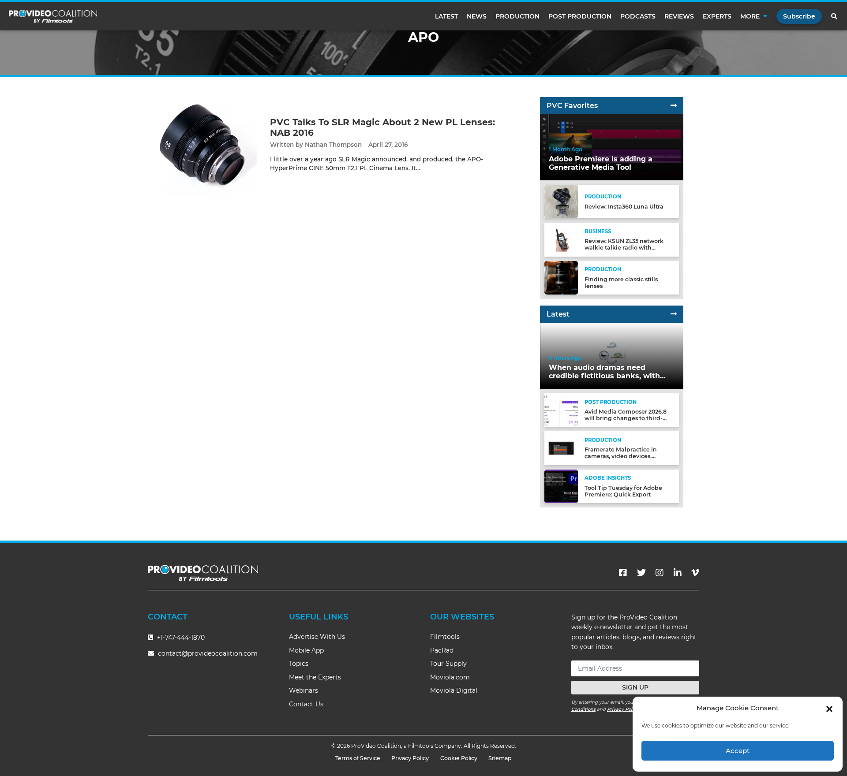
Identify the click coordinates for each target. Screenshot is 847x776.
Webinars (303, 690)
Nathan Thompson (333, 144)
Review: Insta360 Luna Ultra (624, 206)
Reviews (679, 16)
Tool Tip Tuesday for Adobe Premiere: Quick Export (623, 491)
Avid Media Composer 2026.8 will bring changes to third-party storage (626, 418)
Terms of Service (357, 758)
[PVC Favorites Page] (674, 105)
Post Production (579, 16)
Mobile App (306, 650)
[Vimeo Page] (695, 572)
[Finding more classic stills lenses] (561, 277)
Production (517, 16)
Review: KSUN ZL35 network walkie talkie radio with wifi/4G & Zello (624, 247)
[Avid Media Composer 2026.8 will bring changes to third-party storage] (561, 410)
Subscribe (799, 16)
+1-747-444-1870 (180, 638)
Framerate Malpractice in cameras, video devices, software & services (621, 456)
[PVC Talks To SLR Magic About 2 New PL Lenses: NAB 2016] (202, 144)
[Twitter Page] (641, 572)
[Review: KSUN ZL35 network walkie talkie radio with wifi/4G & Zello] (561, 239)
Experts (717, 16)
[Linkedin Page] (678, 572)
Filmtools (445, 637)
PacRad (441, 650)
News (477, 16)
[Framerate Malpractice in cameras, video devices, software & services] (561, 448)
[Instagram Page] (659, 572)
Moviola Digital (453, 690)
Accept (738, 750)
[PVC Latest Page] (674, 314)
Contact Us (306, 704)
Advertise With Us (317, 637)
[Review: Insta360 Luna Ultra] (561, 201)
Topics (298, 664)
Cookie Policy (458, 758)
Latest (446, 16)
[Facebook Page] (623, 572)
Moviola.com (450, 677)
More (750, 16)
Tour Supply (448, 664)
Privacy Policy (623, 709)
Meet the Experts (315, 677)
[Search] (835, 16)
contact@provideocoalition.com (208, 653)
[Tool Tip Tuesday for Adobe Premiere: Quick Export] (561, 486)
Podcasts (638, 16)
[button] (829, 708)
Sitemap (500, 758)
